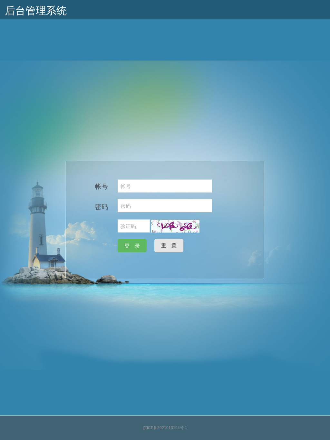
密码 (101, 206)
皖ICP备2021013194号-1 (165, 428)
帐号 (101, 186)
